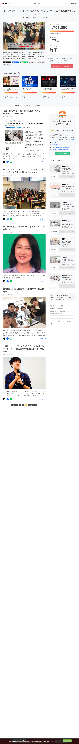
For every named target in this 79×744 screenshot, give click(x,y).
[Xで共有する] (4, 162)
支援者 (27, 105)
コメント (47, 105)
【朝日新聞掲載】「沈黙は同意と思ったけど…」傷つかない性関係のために (23, 112)
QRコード (8, 64)
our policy (52, 741)
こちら (65, 322)
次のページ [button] (33, 405)
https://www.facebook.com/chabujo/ (60, 147)
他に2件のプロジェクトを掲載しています (63, 130)
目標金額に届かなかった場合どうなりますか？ (59, 311)
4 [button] (28, 405)
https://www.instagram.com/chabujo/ (60, 149)
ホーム (8, 105)
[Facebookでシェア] (7, 162)
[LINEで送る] (11, 162)
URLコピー (33, 62)
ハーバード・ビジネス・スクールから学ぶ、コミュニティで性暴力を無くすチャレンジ (23, 170)
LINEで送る (24, 62)
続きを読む (71, 139)
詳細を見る (53, 176)
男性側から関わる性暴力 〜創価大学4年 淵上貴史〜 (23, 290)
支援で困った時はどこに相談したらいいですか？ (60, 313)
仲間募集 (37, 105)
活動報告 (18, 105)
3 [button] (25, 405)
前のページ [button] (15, 405)
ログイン (67, 3)
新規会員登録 (74, 3)
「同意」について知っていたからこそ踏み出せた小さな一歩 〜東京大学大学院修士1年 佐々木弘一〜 (24, 349)
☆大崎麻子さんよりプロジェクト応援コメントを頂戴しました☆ (24, 228)
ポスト (7, 62)
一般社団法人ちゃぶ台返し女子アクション (35, 17)
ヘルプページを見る (62, 317)
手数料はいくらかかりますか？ (56, 308)
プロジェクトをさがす (48, 3)
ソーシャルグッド (51, 17)
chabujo (54, 142)
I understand (67, 740)
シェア (16, 62)
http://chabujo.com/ (56, 144)
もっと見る (41, 162)
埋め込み (42, 62)
